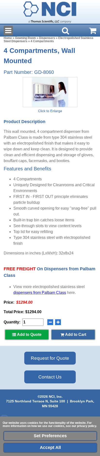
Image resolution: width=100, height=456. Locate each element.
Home (8, 38)
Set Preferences (50, 435)
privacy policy (86, 426)
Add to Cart (75, 334)
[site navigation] (8, 31)
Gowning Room (25, 38)
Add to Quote (29, 334)
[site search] (65, 31)
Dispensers (47, 38)
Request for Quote (50, 358)
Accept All (50, 447)
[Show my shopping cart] (92, 31)
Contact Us (50, 376)
